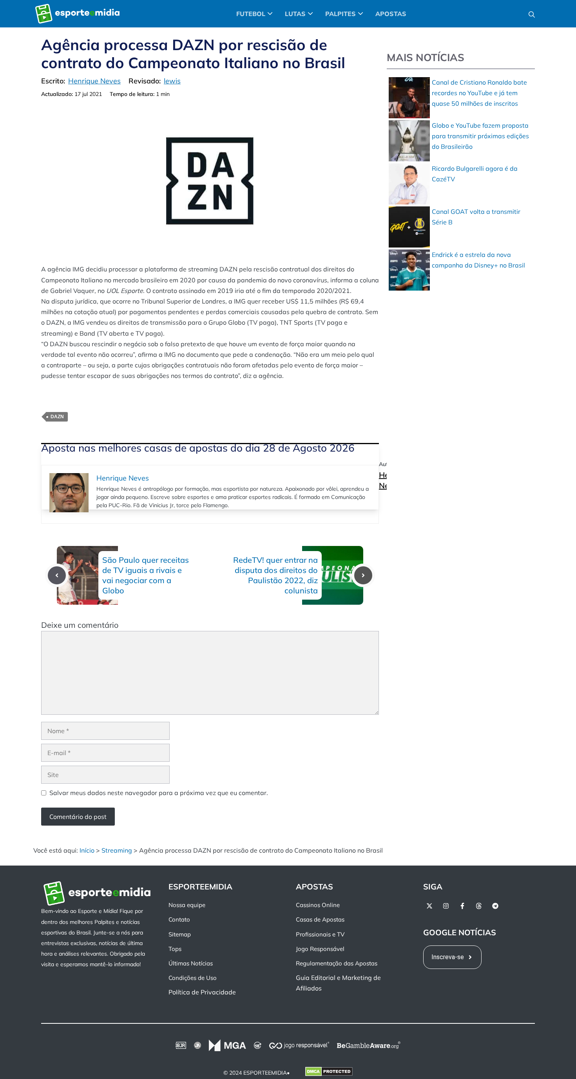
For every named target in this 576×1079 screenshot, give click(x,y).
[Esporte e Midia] (77, 13)
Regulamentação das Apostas (336, 963)
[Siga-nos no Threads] (479, 906)
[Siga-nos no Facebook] (462, 906)
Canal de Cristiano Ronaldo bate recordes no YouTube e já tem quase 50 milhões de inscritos (479, 92)
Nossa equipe (186, 905)
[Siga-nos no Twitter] (429, 906)
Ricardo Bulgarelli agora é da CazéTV (475, 173)
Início (87, 850)
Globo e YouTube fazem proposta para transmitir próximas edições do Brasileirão (480, 135)
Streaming (116, 850)
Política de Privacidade (202, 992)
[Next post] (363, 575)
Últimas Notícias (190, 963)
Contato (179, 919)
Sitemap (179, 934)
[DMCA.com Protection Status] (329, 1072)
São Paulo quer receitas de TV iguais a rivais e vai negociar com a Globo (145, 575)
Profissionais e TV (320, 934)
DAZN (57, 416)
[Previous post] (57, 575)
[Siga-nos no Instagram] (446, 906)
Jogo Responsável (320, 948)
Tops (174, 948)
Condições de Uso (192, 977)
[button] (532, 13)
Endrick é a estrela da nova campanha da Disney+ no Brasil (478, 260)
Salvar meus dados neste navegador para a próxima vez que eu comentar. (158, 793)
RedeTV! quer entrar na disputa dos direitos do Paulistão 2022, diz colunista (275, 575)
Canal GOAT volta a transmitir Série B (476, 217)
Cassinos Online (318, 905)
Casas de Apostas (320, 919)
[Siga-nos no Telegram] (495, 906)
